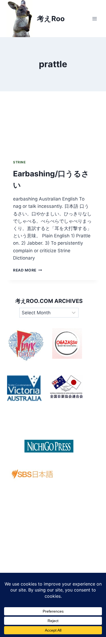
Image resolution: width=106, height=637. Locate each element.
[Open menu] (94, 18)
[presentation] (53, 122)
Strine (19, 162)
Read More (27, 270)
